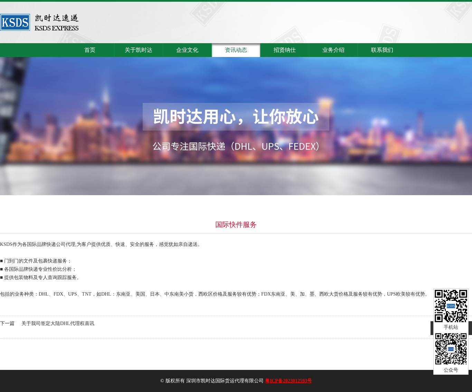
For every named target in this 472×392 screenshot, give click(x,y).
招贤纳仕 (285, 50)
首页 (89, 50)
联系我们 (382, 50)
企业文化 (187, 50)
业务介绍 (333, 50)
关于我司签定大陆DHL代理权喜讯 (57, 323)
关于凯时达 (138, 50)
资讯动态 (236, 50)
